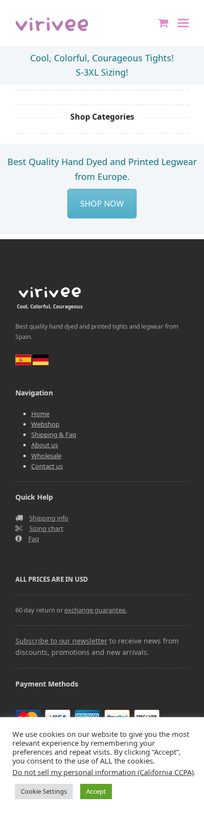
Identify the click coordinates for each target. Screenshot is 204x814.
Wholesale (46, 455)
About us (44, 444)
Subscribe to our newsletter (61, 640)
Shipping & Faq (53, 434)
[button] (183, 23)
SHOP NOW (102, 203)
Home (40, 413)
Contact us (47, 466)
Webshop (45, 424)
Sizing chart (46, 528)
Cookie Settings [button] (44, 791)
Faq (33, 538)
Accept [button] (96, 791)
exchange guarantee (94, 609)
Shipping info (48, 518)
